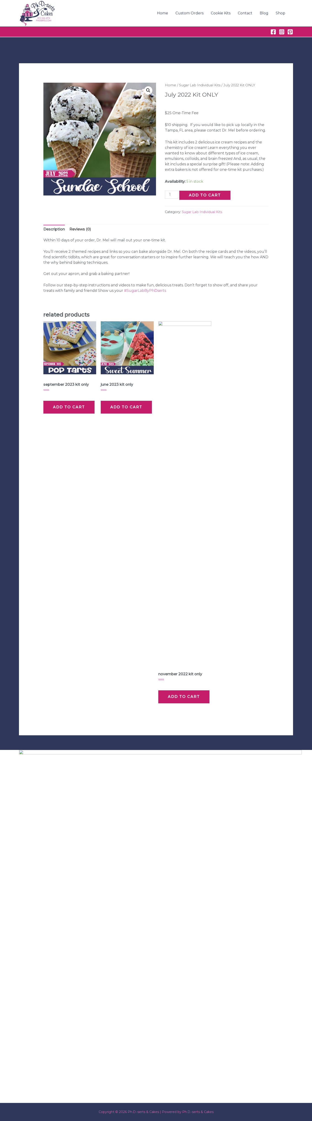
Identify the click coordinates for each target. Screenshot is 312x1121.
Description (54, 229)
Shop (280, 13)
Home (162, 13)
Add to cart (205, 195)
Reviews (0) (80, 229)
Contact (245, 13)
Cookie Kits (220, 13)
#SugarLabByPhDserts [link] (145, 290)
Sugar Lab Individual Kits (199, 85)
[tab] (54, 229)
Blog (264, 13)
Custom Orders (189, 13)
